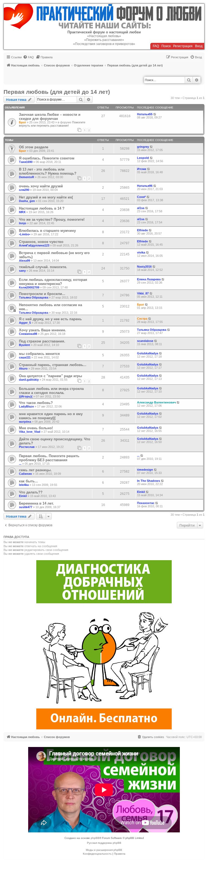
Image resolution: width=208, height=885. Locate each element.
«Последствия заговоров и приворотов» (104, 44)
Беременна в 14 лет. (36, 503)
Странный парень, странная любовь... (52, 365)
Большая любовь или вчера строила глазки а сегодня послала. (51, 391)
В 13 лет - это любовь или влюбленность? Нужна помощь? (47, 171)
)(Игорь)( (25, 396)
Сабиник (25, 473)
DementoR (26, 177)
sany (22, 270)
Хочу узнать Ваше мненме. (42, 330)
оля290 (24, 189)
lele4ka (24, 484)
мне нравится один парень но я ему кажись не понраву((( (51, 416)
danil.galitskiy (29, 379)
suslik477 (25, 507)
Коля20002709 (29, 287)
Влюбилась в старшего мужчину (47, 231)
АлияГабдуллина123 (34, 245)
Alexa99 (24, 260)
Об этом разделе (33, 147)
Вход (199, 46)
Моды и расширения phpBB (104, 849)
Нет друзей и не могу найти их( (46, 197)
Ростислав (27, 446)
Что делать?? (31, 492)
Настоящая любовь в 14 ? (41, 208)
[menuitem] (28, 57)
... (20, 463)
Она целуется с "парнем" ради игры (50, 376)
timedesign (145, 469)
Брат (22, 122)
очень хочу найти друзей (41, 186)
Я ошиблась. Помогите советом (46, 158)
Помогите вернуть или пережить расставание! (52, 124)
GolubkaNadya (147, 353)
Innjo (22, 223)
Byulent (24, 345)
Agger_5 (25, 322)
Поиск (166, 46)
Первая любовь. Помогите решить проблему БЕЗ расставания (49, 458)
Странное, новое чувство (41, 242)
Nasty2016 (144, 266)
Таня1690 (25, 161)
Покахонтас (145, 503)
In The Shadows (148, 480)
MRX (22, 212)
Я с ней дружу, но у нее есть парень (50, 319)
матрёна (25, 421)
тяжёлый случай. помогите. (43, 267)
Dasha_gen (27, 201)
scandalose (145, 340)
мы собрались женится (39, 354)
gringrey (143, 146)
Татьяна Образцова (33, 297)
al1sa (140, 208)
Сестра (142, 318)
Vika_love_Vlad (29, 431)
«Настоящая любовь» (104, 36)
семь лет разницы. (35, 470)
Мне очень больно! (36, 428)
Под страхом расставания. (42, 341)
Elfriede (142, 230)
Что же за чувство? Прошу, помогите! (51, 219)
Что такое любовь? (36, 403)
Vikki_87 (143, 293)
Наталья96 (144, 185)
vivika (141, 252)
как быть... (28, 481)
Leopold (143, 157)
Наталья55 (144, 114)
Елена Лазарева (149, 279)
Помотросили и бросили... (42, 294)
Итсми (141, 169)
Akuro (23, 368)
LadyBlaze (26, 406)
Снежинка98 (28, 333)
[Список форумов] (104, 16)
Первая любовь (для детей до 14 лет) (57, 92)
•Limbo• (24, 234)
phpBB (95, 837)
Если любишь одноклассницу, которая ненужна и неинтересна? (53, 282)
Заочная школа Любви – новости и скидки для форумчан (49, 117)
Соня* (141, 196)
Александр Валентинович (156, 402)
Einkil (23, 496)
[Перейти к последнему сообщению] (155, 114)
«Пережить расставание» (104, 39)
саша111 (25, 357)
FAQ (156, 46)
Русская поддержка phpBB (104, 842)
